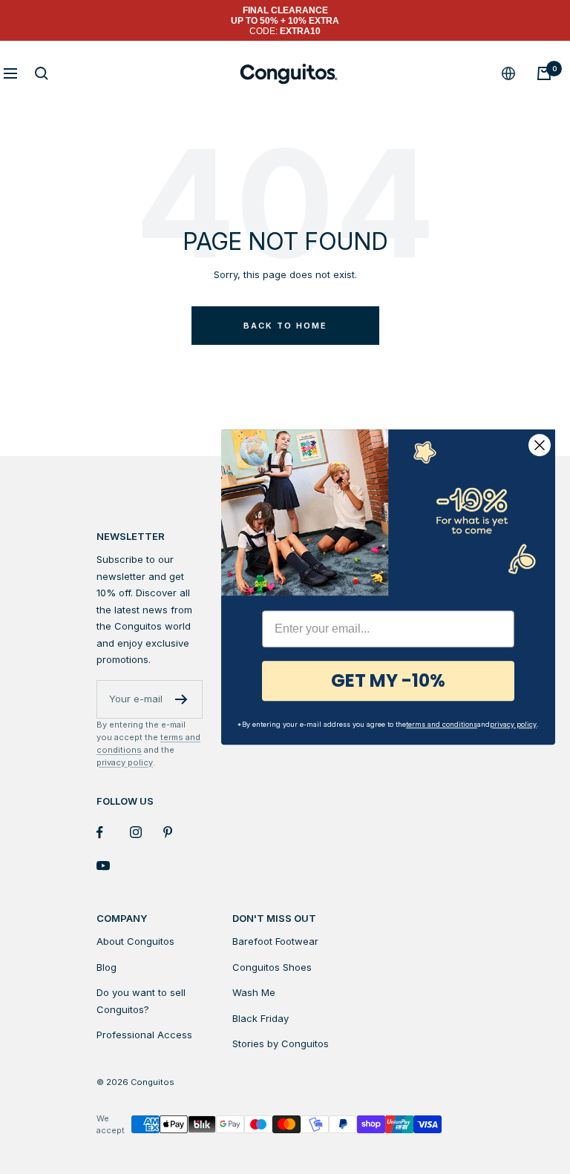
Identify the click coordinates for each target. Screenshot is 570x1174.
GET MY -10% (388, 680)
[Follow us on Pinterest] (180, 832)
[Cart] (544, 73)
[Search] (41, 73)
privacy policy (124, 762)
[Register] (181, 699)
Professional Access (144, 1035)
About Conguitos (135, 941)
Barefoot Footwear (275, 941)
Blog (106, 967)
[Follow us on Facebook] (113, 832)
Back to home (285, 325)
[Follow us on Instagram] (146, 832)
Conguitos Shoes (272, 967)
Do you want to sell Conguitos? (141, 1000)
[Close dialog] (539, 445)
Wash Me (253, 992)
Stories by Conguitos (280, 1043)
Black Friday (260, 1018)
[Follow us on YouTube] (113, 866)
